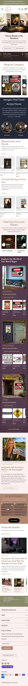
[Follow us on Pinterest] (8, 663)
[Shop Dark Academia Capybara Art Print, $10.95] (15, 23)
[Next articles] (25, 585)
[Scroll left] (3, 85)
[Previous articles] (2, 585)
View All (4, 153)
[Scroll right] (24, 85)
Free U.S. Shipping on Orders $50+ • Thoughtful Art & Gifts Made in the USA (14, 2)
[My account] (22, 9)
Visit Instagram (14, 520)
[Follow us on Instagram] (5, 663)
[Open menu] (2, 9)
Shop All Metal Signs (14, 429)
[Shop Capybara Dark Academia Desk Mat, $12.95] (16, 28)
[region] (14, 55)
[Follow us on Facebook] (2, 663)
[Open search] (19, 9)
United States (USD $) (8, 655)
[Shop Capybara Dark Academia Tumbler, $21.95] (8, 21)
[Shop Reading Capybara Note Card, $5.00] (22, 22)
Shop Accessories (20, 48)
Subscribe (7, 648)
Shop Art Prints (7, 48)
